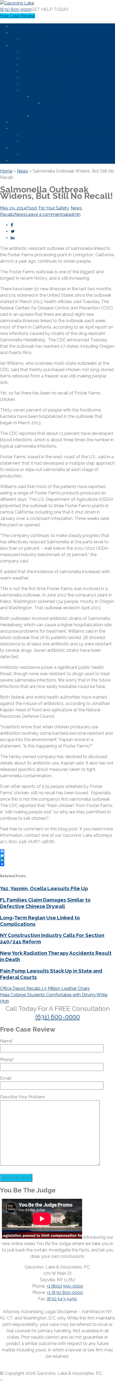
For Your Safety (54, 208)
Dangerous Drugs (38, 51)
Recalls (7, 214)
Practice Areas (25, 45)
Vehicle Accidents (38, 77)
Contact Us (22, 160)
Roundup (41, 96)
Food (31, 208)
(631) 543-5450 (62, 1298)
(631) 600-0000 (15, 9)
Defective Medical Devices (47, 58)
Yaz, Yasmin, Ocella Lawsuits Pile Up (44, 888)
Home (17, 26)
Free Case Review (17, 15)
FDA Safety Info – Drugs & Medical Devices (64, 134)
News (16, 128)
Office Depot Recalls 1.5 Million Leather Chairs (45, 988)
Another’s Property (39, 83)
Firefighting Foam (49, 115)
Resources (21, 147)
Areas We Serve (26, 122)
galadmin (71, 214)
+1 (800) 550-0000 (65, 1286)
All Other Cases (36, 90)
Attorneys (31, 39)
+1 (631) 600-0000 (65, 1292)
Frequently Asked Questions (49, 154)
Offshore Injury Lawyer (43, 64)
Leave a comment (44, 214)
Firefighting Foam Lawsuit (46, 141)
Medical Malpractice (41, 71)
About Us (20, 32)
